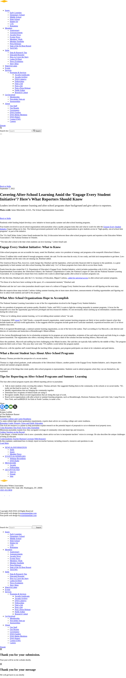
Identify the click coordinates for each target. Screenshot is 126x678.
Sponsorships (15, 101)
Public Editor (20, 90)
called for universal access (78, 278)
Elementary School (17, 15)
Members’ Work (16, 39)
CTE (12, 24)
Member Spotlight (17, 41)
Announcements (16, 33)
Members (8, 28)
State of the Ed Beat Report (20, 46)
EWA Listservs (20, 79)
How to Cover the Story (19, 57)
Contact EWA (15, 119)
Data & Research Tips (18, 53)
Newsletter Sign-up (17, 99)
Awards (13, 465)
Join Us (13, 472)
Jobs (11, 476)
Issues (7, 10)
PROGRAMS (10, 463)
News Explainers (16, 61)
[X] (15, 407)
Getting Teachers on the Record (12, 432)
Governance (14, 110)
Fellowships (19, 81)
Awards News (15, 35)
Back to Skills (5, 186)
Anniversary (14, 30)
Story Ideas (14, 64)
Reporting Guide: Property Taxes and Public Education (21, 423)
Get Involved (10, 95)
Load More (4, 443)
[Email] (11, 407)
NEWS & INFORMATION (16, 447)
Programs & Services (18, 72)
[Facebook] (2, 407)
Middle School (15, 17)
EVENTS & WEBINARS (15, 456)
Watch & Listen (11, 66)
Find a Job (19, 84)
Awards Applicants (22, 75)
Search (38, 131)
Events (7, 68)
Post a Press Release (23, 88)
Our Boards (14, 108)
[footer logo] (11, 483)
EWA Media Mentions (18, 115)
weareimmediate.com (28, 513)
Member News (15, 454)
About (7, 104)
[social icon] (2, 495)
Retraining (14, 26)
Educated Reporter (17, 55)
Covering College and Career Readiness (15, 419)
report (17, 320)
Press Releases (15, 44)
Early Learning (16, 13)
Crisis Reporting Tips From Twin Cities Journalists (19, 428)
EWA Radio (14, 461)
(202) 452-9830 (6, 490)
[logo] (11, 6)
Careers (13, 121)
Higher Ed (14, 21)
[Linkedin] (6, 407)
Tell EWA (14, 48)
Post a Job (19, 86)
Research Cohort (21, 92)
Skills (7, 50)
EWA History (15, 117)
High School (15, 19)
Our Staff (13, 106)
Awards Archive (21, 77)
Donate (3, 126)
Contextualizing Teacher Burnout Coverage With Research (23, 439)
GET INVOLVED (12, 470)
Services (8, 70)
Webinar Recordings (18, 458)
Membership (15, 97)
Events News (15, 37)
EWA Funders (15, 112)
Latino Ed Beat (16, 59)
